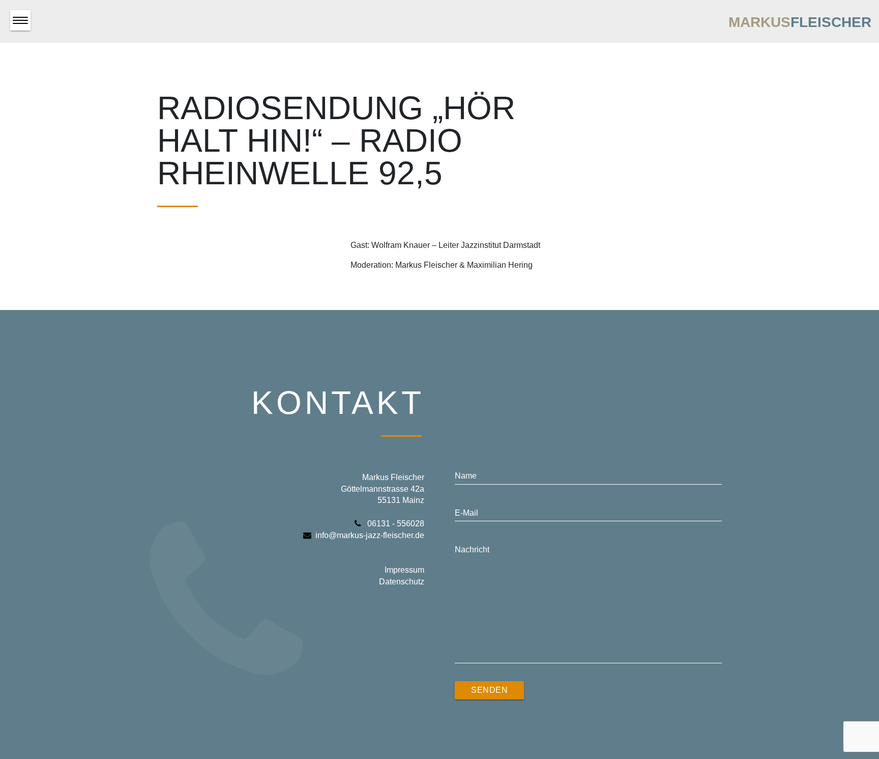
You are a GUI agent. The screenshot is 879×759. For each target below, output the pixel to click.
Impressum (404, 570)
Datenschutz (401, 581)
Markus (799, 22)
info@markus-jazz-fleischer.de (369, 535)
